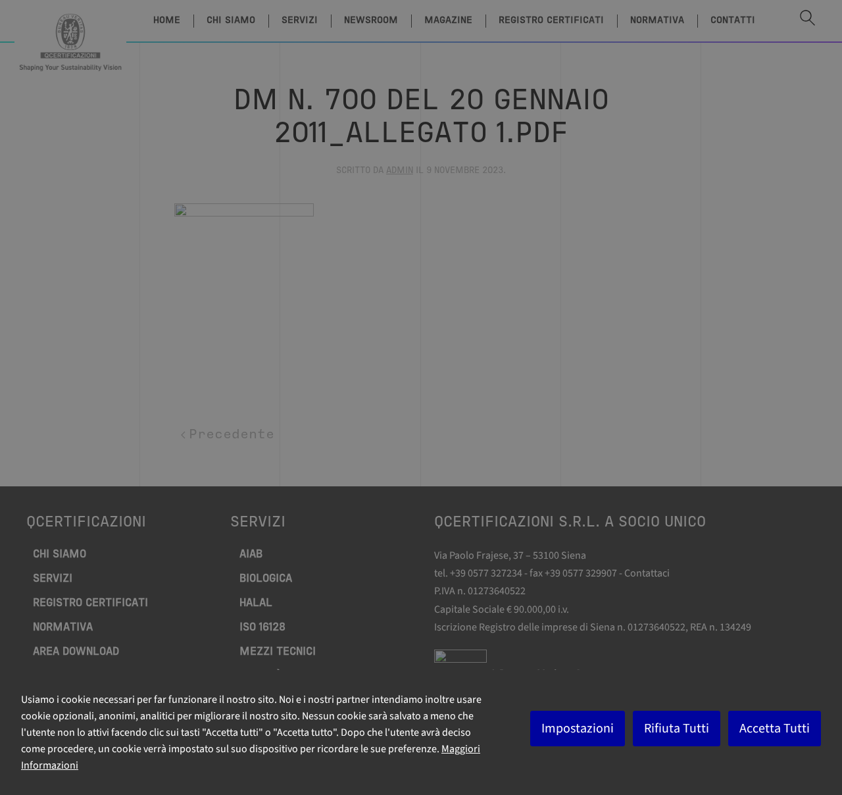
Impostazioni (577, 728)
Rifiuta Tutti (676, 728)
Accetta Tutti (774, 728)
